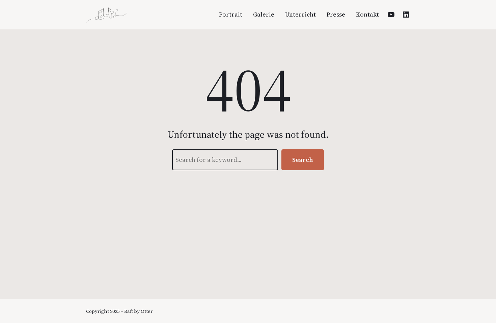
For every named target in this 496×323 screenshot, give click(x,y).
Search (302, 159)
